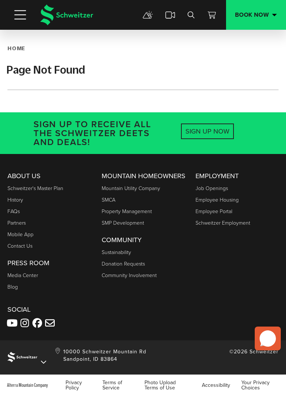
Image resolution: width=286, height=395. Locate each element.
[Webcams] (170, 15)
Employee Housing (217, 199)
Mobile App (20, 234)
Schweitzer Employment (223, 222)
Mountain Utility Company (131, 188)
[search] (191, 15)
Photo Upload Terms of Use (160, 385)
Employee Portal (214, 211)
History (15, 199)
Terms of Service (112, 385)
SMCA (108, 199)
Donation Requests (123, 263)
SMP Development (123, 222)
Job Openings (212, 188)
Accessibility (216, 385)
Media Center (22, 275)
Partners (16, 222)
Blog (12, 286)
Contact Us (19, 245)
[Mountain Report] (148, 15)
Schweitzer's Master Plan (35, 188)
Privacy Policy (74, 385)
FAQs (13, 211)
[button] (268, 338)
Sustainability (116, 252)
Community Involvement (129, 275)
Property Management (127, 211)
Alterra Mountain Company (27, 385)
